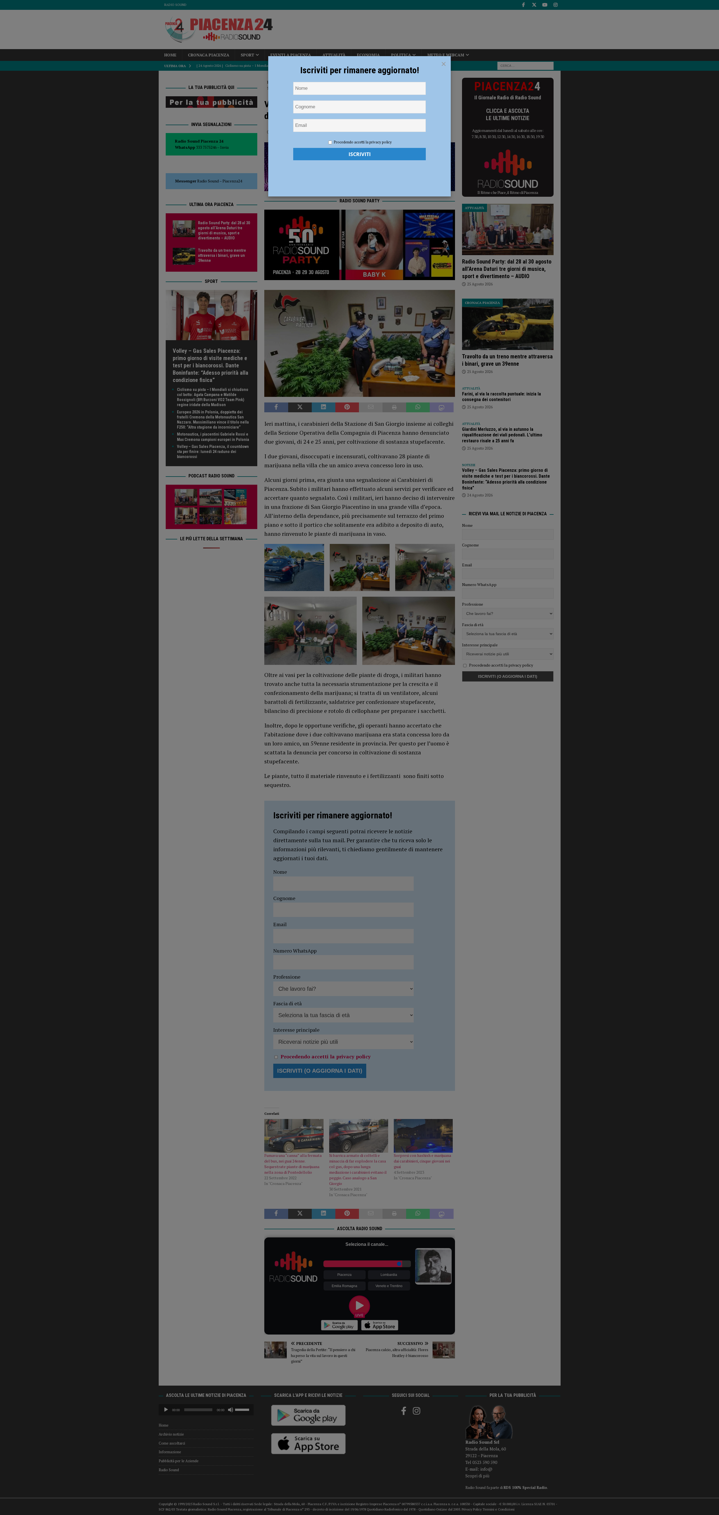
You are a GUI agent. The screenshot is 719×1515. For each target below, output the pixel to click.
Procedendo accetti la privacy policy (363, 142)
